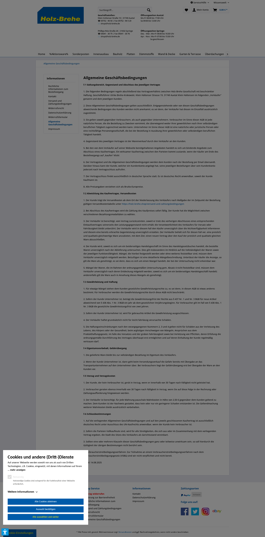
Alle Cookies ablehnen (46, 501)
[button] (5, 531)
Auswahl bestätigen (45, 509)
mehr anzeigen (17, 470)
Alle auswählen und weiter (46, 517)
